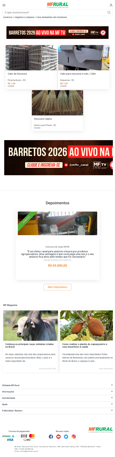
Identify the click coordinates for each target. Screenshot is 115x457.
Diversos (7, 17)
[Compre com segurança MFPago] (6, 436)
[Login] (111, 5)
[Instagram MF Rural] (73, 437)
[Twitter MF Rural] (66, 437)
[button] (109, 12)
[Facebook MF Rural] (51, 437)
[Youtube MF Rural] (58, 437)
